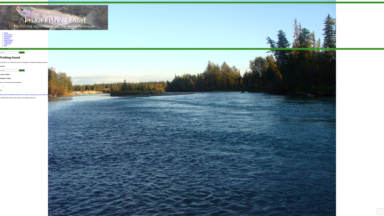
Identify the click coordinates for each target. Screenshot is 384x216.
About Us (7, 38)
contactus (5, 94)
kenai (21, 94)
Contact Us (7, 43)
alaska (1, 94)
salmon (44, 94)
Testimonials (8, 42)
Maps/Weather (8, 40)
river (41, 94)
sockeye (48, 94)
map (24, 94)
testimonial (52, 94)
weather (57, 94)
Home (6, 33)
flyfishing (17, 94)
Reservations (8, 36)
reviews (37, 94)
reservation (32, 94)
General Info (8, 35)
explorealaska (11, 94)
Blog (5, 45)
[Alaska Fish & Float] (54, 29)
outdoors (27, 94)
